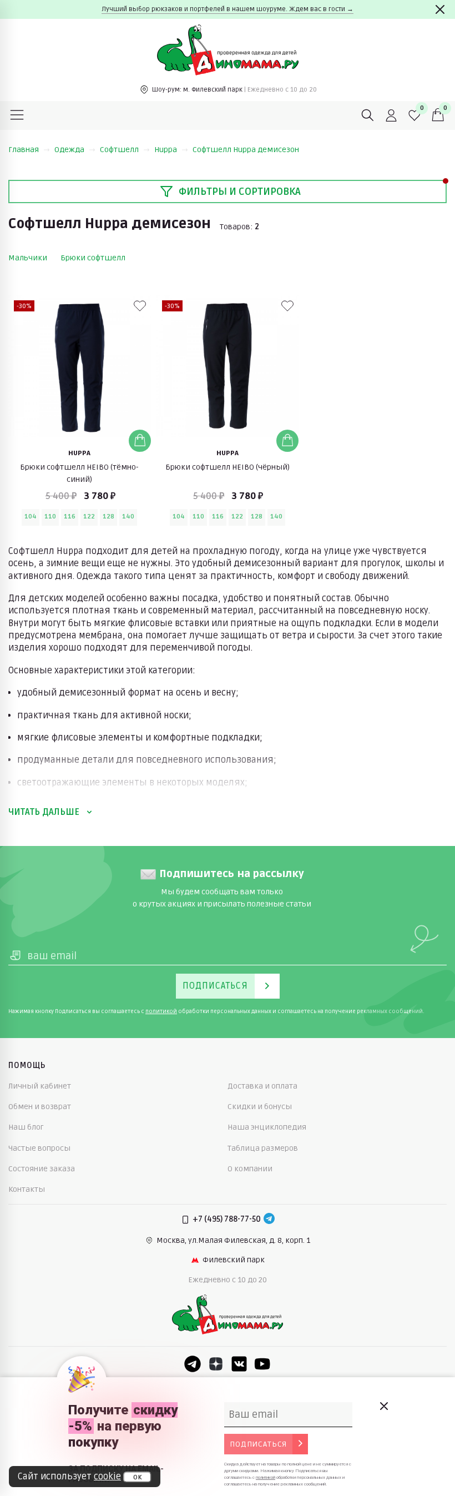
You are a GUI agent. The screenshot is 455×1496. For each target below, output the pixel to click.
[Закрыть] (440, 9)
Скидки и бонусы (260, 1106)
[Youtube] (262, 1364)
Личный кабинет (39, 1086)
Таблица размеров (263, 1148)
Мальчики (27, 258)
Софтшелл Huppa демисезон (246, 149)
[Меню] (17, 115)
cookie (107, 1476)
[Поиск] (368, 115)
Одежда (69, 149)
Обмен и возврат (39, 1106)
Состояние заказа (41, 1168)
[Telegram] (269, 1219)
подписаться (258, 1444)
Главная (23, 149)
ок (137, 1477)
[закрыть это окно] (383, 1406)
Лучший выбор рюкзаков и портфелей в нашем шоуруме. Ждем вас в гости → (227, 9)
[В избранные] (140, 306)
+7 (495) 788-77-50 (227, 1219)
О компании (250, 1168)
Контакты (26, 1189)
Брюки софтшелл (92, 258)
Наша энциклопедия (267, 1127)
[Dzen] (216, 1364)
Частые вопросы (39, 1148)
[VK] (239, 1364)
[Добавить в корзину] (140, 441)
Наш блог (26, 1127)
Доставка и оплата (262, 1086)
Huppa (165, 149)
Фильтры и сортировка (240, 191)
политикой (161, 1011)
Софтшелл (119, 149)
